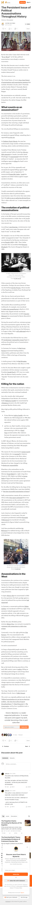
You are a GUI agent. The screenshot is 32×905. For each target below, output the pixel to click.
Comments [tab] (5, 758)
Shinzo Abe (10, 596)
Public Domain (20, 693)
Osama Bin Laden (14, 174)
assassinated (14, 157)
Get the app (24, 897)
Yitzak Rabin (11, 474)
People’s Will (9, 242)
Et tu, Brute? (6, 57)
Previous (6, 746)
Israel (22, 174)
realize (20, 669)
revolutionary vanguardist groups (14, 340)
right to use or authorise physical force (18, 198)
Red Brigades (22, 361)
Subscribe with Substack (17, 880)
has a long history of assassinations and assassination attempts (15, 81)
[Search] (29, 816)
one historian (14, 227)
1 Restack (20, 735)
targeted (17, 454)
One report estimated (15, 498)
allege (16, 161)
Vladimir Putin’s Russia (10, 141)
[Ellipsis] (30, 773)
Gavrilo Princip (16, 288)
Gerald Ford (11, 372)
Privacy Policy (18, 888)
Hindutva (5, 403)
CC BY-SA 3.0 (17, 278)
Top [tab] (3, 816)
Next (26, 746)
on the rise (11, 137)
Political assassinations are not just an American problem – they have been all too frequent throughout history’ (15, 701)
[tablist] (8, 758)
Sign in (28, 2)
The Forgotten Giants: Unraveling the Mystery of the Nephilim (11, 823)
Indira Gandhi (18, 415)
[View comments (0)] (10, 833)
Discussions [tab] (14, 816)
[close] (27, 847)
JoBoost (7, 773)
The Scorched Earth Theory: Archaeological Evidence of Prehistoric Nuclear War (10, 839)
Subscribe (22, 2)
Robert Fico (10, 624)
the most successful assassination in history (16, 491)
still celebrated (21, 331)
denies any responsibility (10, 465)
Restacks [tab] (12, 758)
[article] (16, 827)
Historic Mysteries (10, 23)
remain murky (25, 452)
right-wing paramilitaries (10, 309)
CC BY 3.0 (17, 569)
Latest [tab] (7, 816)
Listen (28, 24)
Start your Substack (11, 897)
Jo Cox (26, 615)
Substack (7, 901)
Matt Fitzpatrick (19, 704)
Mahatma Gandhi (10, 401)
